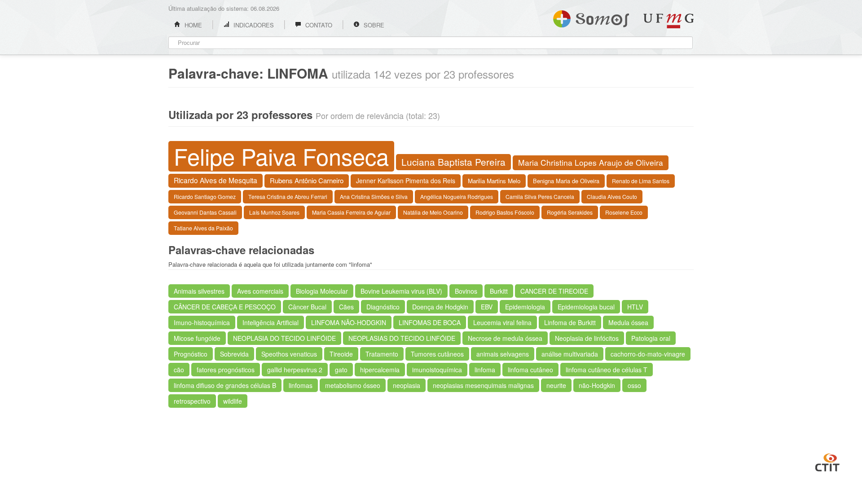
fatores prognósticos (226, 369)
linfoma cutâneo (530, 369)
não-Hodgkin (597, 385)
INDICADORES (253, 25)
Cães (346, 306)
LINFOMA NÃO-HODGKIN (348, 322)
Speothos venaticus (289, 353)
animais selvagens (502, 353)
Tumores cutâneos (437, 353)
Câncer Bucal (307, 306)
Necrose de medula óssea (505, 338)
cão (179, 369)
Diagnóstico (383, 306)
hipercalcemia (380, 369)
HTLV (635, 306)
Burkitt (499, 291)
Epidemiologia (525, 306)
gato (341, 369)
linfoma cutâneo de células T (606, 369)
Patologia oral (650, 338)
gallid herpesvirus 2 (294, 369)
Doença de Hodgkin (440, 306)
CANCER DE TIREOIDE (554, 291)
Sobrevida (234, 353)
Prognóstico (190, 353)
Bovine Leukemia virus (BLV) (401, 291)
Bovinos (466, 291)
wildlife (232, 401)
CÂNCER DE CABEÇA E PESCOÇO (225, 306)
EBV (487, 306)
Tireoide (341, 353)
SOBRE (373, 25)
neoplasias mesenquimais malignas (483, 385)
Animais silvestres (199, 291)
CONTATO (317, 25)
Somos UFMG (591, 17)
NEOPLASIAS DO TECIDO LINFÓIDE (401, 338)
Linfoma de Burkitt (570, 322)
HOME (192, 25)
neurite (556, 385)
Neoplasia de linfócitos (587, 338)
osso (634, 385)
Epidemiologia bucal (586, 306)
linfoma (485, 369)
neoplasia (406, 385)
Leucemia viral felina (502, 322)
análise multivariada (569, 353)
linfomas (300, 385)
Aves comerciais (260, 291)
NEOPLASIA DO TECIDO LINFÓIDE (284, 338)
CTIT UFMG (827, 461)
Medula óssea (628, 322)
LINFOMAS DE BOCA (430, 322)
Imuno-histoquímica (202, 322)
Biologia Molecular (322, 291)
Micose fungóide (197, 338)
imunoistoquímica (437, 369)
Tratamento (381, 353)
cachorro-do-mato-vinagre (648, 353)
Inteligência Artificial (270, 322)
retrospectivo (192, 401)
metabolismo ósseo (352, 385)
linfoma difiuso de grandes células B (225, 385)
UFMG (668, 20)
